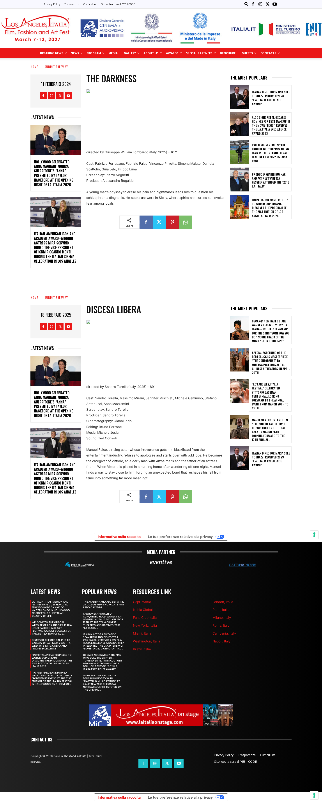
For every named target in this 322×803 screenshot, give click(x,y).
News (75, 53)
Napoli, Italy (221, 641)
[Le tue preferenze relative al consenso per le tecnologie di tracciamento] (314, 795)
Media (113, 53)
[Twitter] (267, 4)
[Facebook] (253, 4)
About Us (151, 53)
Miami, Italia (142, 633)
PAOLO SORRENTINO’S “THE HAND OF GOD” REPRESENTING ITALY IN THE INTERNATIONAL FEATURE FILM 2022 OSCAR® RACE (270, 153)
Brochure (227, 53)
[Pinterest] (172, 222)
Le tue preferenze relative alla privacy (180, 797)
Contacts (268, 53)
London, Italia (222, 602)
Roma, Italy (220, 625)
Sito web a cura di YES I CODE (118, 4)
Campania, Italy (224, 633)
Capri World (142, 602)
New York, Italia (145, 625)
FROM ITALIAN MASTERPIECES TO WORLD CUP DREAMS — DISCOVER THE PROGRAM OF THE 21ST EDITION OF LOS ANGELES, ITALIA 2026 (270, 207)
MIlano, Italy (221, 618)
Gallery (130, 53)
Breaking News (51, 53)
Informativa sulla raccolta (119, 797)
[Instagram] (260, 4)
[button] (246, 4)
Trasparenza (71, 4)
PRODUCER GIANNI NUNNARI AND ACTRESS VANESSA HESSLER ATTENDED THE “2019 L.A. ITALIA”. (270, 180)
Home (34, 66)
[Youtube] (274, 4)
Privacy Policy (52, 4)
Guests (247, 53)
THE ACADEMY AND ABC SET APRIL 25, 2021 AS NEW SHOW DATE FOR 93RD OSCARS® (103, 604)
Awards (172, 53)
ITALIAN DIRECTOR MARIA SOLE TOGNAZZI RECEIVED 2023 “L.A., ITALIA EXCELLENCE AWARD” (271, 98)
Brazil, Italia (142, 649)
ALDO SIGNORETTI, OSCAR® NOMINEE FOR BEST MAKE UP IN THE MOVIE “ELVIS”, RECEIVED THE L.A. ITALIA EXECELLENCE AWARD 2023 (271, 125)
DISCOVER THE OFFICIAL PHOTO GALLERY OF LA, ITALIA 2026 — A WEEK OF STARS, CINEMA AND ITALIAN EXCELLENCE (51, 644)
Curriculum (90, 4)
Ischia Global (143, 610)
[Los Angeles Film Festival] (161, 28)
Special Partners (199, 53)
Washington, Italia (146, 641)
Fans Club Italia (145, 618)
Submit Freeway (56, 66)
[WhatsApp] (185, 222)
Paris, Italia (220, 610)
